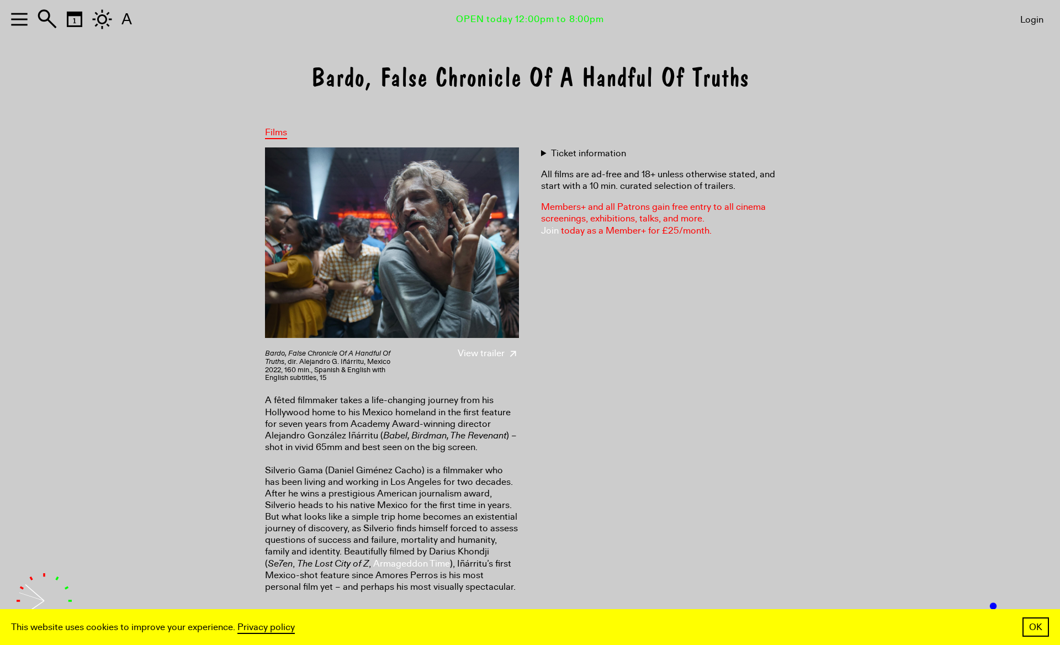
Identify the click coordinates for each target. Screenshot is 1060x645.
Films (276, 132)
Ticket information (588, 153)
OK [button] (1035, 627)
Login (1031, 19)
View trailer (482, 353)
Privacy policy (266, 627)
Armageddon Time (411, 563)
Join (550, 230)
